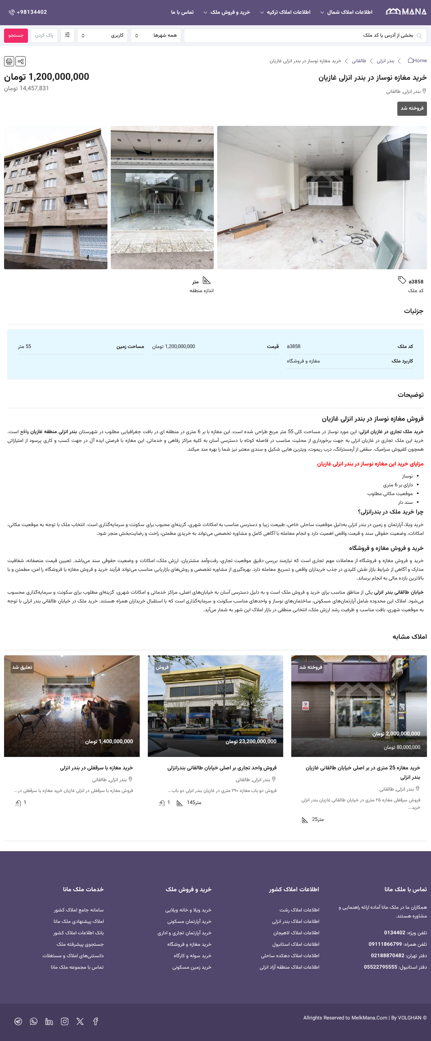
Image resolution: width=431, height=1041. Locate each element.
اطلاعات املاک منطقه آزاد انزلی (289, 967)
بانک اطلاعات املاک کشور (78, 933)
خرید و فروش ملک (230, 12)
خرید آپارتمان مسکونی (189, 922)
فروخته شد (412, 108)
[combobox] (156, 36)
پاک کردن (44, 35)
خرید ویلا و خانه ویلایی (188, 910)
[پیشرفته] (67, 36)
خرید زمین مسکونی (191, 967)
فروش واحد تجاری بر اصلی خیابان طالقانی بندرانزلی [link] (221, 768)
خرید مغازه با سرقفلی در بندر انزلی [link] (96, 768)
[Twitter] (80, 1023)
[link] (359, 706)
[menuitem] (27, 12)
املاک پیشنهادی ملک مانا (79, 922)
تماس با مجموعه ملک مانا (77, 967)
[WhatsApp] (33, 1023)
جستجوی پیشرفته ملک (80, 944)
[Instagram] (64, 1023)
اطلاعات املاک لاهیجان (296, 933)
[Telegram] (18, 1023)
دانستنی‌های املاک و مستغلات (73, 956)
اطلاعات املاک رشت (299, 910)
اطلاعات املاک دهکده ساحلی (290, 956)
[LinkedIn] (49, 1023)
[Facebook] (95, 1023)
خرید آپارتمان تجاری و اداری (184, 933)
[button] (20, 61)
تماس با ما (182, 12)
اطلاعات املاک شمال (349, 12)
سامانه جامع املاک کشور (79, 910)
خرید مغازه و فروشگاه (189, 944)
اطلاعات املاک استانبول (295, 944)
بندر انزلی (385, 61)
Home (420, 61)
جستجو (16, 35)
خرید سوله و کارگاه (192, 956)
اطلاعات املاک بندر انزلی (295, 922)
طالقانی (359, 61)
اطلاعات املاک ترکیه (288, 12)
